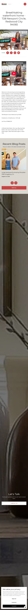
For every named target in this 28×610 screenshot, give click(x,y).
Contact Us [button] (14, 503)
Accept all (14, 606)
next (15, 182)
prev (12, 182)
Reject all (14, 598)
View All (14, 187)
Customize (14, 602)
